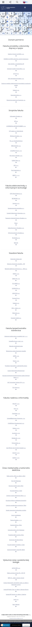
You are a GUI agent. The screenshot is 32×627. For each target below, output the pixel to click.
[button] (2, 625)
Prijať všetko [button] (6, 625)
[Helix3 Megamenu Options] (25, 7)
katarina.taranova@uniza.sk (16, 618)
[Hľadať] (17, 2)
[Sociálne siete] (10, 2)
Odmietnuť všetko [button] (16, 625)
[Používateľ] (3, 2)
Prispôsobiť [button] (26, 625)
